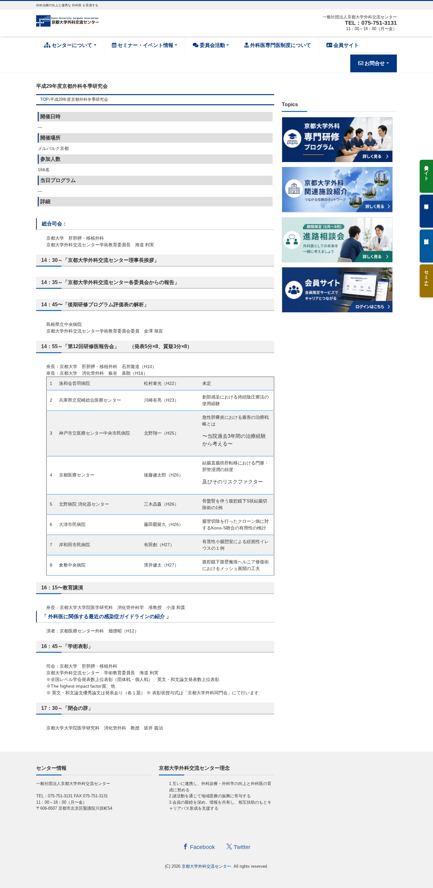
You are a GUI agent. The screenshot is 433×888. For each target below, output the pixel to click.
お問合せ (374, 63)
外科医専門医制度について (280, 45)
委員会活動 (211, 45)
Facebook (201, 847)
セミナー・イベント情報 (144, 45)
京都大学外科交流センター (206, 866)
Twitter (241, 847)
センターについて (71, 45)
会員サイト (345, 45)
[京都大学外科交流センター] (68, 20)
